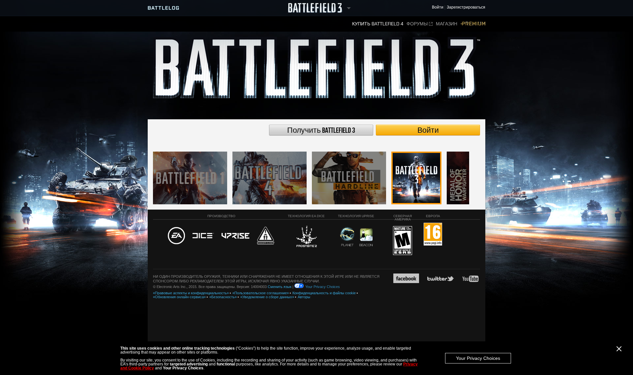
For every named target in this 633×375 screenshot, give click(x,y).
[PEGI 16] (433, 234)
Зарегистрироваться (466, 7)
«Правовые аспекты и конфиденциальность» (191, 293)
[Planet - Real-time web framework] (347, 236)
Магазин (446, 24)
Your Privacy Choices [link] (322, 287)
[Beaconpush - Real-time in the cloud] (366, 237)
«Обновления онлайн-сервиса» (179, 297)
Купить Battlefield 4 (377, 24)
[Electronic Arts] (176, 236)
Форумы (417, 24)
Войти (428, 130)
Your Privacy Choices (478, 358)
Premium (473, 24)
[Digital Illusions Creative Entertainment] (203, 236)
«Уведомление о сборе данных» (267, 297)
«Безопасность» (223, 297)
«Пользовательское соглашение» (260, 293)
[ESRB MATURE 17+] (402, 241)
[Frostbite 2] (306, 237)
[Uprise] (236, 236)
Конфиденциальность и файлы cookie (324, 293)
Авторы (304, 297)
